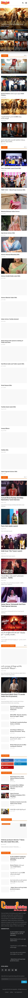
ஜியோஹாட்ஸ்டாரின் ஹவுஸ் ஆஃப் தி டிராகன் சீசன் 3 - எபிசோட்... (17, 738)
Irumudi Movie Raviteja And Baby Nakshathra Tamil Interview (12, 499)
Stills (4, 147)
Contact (6, 992)
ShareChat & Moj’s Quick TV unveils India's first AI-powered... (13, 695)
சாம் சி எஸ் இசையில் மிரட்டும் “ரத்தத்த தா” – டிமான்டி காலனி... (13, 633)
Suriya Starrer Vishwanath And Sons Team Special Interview (13, 605)
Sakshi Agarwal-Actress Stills (9, 471)
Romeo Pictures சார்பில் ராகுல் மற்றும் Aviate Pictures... (12, 94)
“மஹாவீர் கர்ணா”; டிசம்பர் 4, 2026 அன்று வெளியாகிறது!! (11, 117)
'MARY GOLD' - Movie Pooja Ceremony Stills (13, 190)
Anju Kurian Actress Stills (8, 233)
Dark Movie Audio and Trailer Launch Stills (12, 364)
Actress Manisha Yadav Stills (9, 297)
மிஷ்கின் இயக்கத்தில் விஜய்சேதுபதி (18, 809)
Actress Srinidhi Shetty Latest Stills (10, 276)
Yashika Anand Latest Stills (8, 407)
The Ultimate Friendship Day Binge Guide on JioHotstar (18, 723)
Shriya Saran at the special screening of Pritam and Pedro (12, 341)
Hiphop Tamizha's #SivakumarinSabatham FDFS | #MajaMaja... (17, 795)
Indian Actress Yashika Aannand (10, 319)
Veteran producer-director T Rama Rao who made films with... (12, 841)
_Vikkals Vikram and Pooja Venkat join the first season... (18, 888)
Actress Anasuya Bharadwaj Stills (10, 254)
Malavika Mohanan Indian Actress (10, 211)
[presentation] (1, 18)
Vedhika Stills (4, 450)
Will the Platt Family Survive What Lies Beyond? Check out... (18, 745)
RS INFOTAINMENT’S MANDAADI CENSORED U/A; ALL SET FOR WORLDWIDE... (18, 858)
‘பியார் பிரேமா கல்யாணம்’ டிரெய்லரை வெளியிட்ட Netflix (12, 577)
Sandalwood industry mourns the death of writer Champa (18, 802)
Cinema (5, 55)
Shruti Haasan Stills (6, 385)
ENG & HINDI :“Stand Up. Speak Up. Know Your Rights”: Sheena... (18, 715)
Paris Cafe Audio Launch (9, 526)
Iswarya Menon (5, 428)
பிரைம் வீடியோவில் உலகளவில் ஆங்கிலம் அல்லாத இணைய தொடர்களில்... (13, 140)
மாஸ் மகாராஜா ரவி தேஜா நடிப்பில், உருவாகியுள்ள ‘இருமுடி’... (11, 667)
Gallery (11, 992)
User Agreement (18, 992)
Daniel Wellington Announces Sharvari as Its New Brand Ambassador (17, 708)
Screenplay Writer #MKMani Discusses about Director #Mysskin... (17, 787)
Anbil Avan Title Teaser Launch (11, 551)
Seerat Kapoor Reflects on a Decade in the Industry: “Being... (18, 730)
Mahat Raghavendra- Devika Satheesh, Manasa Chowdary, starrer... (17, 778)
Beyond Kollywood (8, 645)
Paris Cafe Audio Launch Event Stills (11, 168)
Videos (4, 477)
